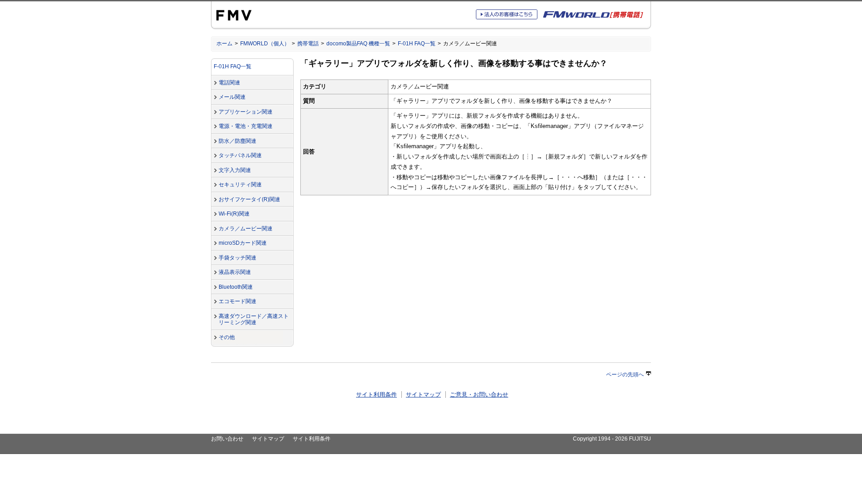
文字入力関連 (235, 170)
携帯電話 (308, 43)
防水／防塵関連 (237, 141)
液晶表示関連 (235, 272)
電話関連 (229, 82)
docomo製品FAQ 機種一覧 (358, 43)
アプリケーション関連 (246, 112)
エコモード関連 (237, 301)
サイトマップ (423, 394)
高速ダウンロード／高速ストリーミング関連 (254, 319)
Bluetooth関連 (236, 287)
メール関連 (232, 97)
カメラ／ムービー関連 (246, 228)
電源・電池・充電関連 (246, 126)
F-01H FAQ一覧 (416, 43)
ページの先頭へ (625, 374)
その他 (227, 337)
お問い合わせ (227, 439)
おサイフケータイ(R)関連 (249, 199)
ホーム (224, 43)
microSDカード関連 (243, 243)
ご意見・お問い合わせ (479, 394)
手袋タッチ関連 (237, 258)
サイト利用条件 (376, 394)
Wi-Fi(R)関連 (234, 214)
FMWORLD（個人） (265, 43)
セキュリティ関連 (240, 184)
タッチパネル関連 (240, 155)
